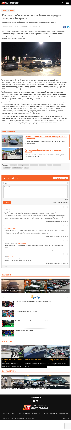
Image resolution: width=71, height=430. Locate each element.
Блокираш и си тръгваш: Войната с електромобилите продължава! (46, 137)
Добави (7, 202)
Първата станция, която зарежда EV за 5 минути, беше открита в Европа (35, 387)
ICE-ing (26, 167)
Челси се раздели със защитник (24, 330)
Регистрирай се (63, 203)
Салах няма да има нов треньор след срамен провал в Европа (33, 301)
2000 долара (34, 165)
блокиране (7, 167)
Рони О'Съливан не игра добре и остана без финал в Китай (31, 321)
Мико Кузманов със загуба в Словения (26, 311)
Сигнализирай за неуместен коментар (57, 221)
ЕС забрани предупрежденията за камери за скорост (12, 360)
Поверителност (37, 413)
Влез (54, 203)
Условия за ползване (50, 413)
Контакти (6, 413)
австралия (42, 165)
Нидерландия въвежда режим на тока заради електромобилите (12, 387)
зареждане (13, 165)
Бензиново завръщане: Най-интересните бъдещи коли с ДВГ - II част (57, 387)
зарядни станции (17, 167)
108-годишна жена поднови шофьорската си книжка (33, 360)
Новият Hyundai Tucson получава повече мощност (11, 291)
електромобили (23, 165)
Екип (12, 413)
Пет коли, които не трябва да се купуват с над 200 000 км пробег (56, 291)
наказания (57, 165)
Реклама (18, 413)
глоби (49, 165)
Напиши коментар (61, 178)
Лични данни (63, 413)
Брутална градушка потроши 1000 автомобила (58, 360)
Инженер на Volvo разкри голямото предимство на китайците (35, 291)
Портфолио (26, 413)
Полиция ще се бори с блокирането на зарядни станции (43, 151)
